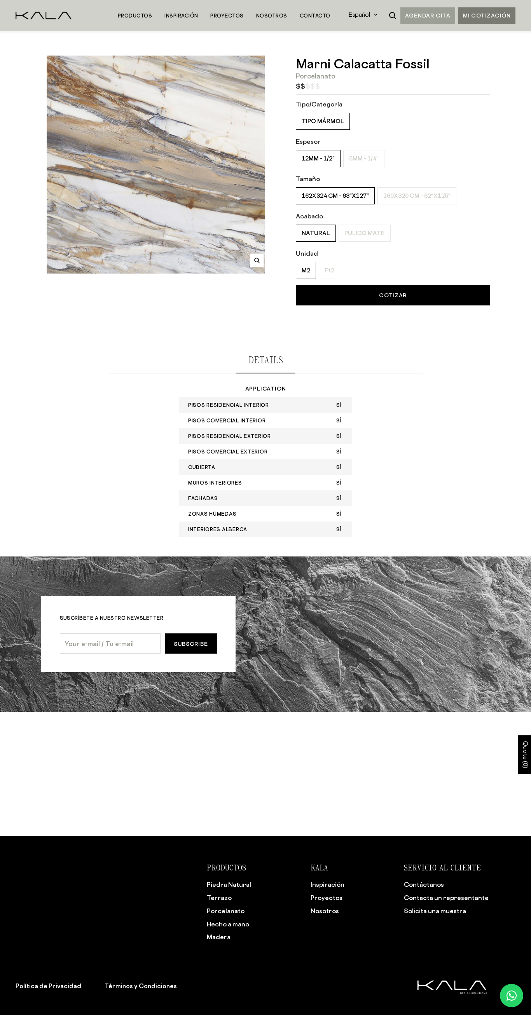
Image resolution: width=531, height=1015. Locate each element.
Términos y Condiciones (141, 986)
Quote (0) (525, 754)
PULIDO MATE (364, 233)
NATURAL (316, 233)
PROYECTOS (226, 15)
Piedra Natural (229, 884)
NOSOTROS (271, 15)
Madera (219, 937)
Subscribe (191, 643)
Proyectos (326, 898)
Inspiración (327, 884)
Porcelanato (226, 911)
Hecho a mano (228, 924)
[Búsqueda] (392, 15)
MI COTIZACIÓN (487, 15)
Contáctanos (424, 884)
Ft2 (329, 270)
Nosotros (325, 911)
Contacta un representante (446, 898)
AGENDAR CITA (427, 15)
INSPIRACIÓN (181, 15)
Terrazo (219, 898)
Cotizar (393, 295)
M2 (306, 270)
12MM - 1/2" (318, 158)
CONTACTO (315, 15)
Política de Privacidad (48, 986)
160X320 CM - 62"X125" (417, 195)
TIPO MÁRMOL (323, 121)
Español (359, 15)
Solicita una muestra (435, 911)
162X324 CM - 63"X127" (335, 195)
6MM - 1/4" (364, 158)
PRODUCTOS (135, 15)
